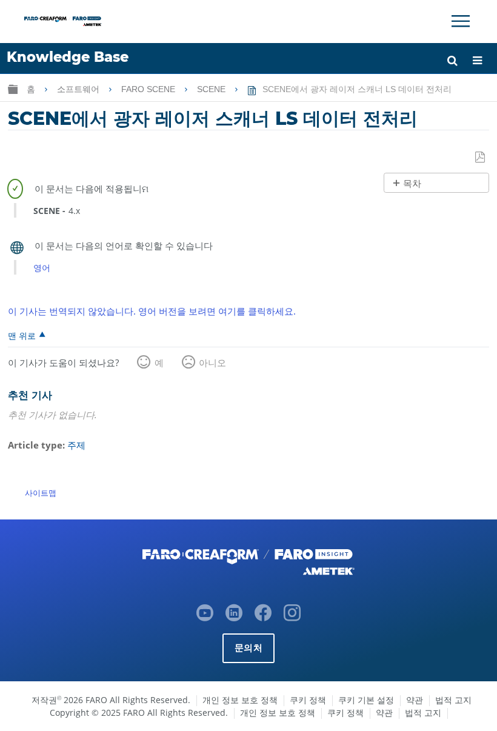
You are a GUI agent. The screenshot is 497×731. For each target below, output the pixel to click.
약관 (414, 700)
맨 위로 (22, 335)
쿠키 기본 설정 (366, 700)
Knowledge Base (67, 56)
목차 (412, 183)
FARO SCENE (149, 89)
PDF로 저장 (481, 157)
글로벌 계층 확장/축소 (13, 89)
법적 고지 (453, 700)
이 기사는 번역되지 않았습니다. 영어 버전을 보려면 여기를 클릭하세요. (152, 311)
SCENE (212, 89)
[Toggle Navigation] (461, 21)
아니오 (212, 362)
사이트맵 (40, 492)
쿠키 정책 (308, 700)
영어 (41, 267)
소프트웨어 (79, 89)
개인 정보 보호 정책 (240, 700)
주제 (76, 445)
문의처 (248, 647)
